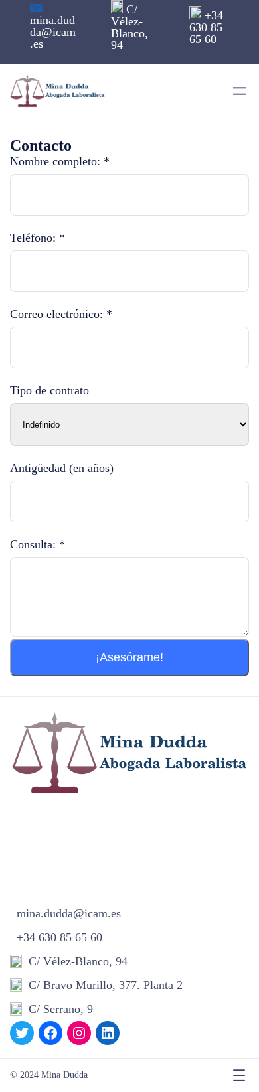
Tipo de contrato (49, 390)
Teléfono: (37, 238)
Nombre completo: (60, 161)
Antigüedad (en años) (62, 468)
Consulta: (37, 544)
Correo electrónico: (61, 314)
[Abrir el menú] (240, 91)
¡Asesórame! (129, 657)
